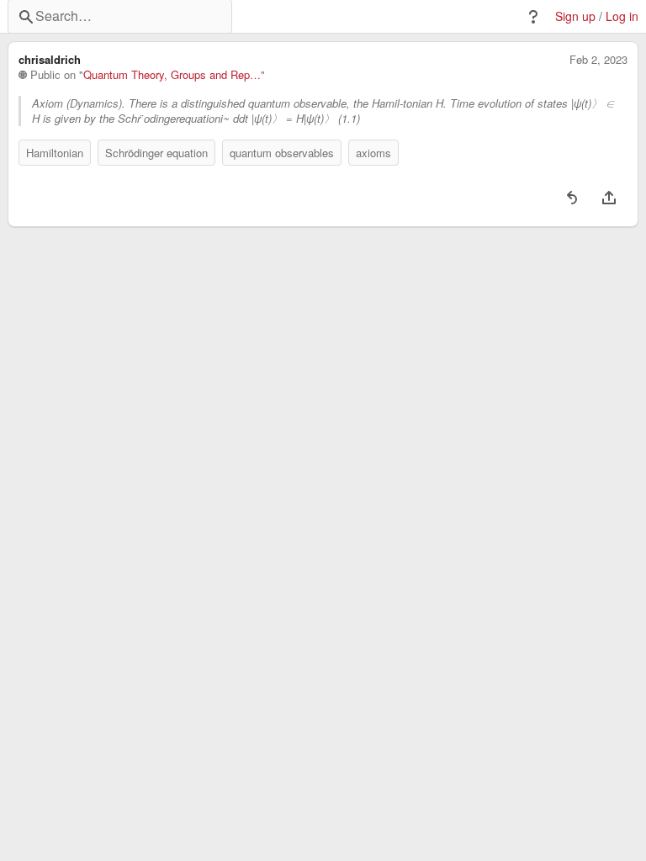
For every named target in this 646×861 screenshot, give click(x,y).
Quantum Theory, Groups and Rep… (172, 74)
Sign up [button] (575, 16)
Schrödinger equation (156, 152)
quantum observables (282, 152)
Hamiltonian (54, 152)
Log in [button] (622, 16)
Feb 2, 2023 (598, 59)
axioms (373, 152)
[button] (533, 17)
